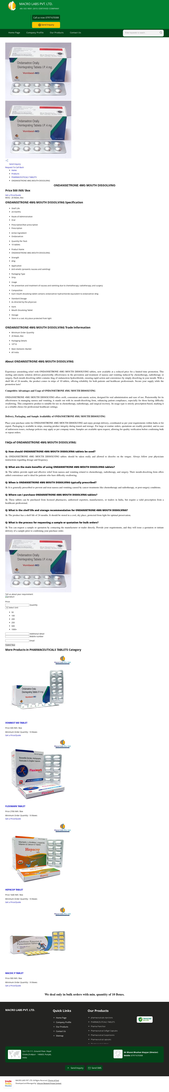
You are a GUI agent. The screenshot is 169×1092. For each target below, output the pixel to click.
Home (14, 170)
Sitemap (59, 1035)
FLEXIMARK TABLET (15, 806)
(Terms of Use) (53, 1080)
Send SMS (96, 1067)
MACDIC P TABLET (14, 973)
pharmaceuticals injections (102, 1017)
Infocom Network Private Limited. (49, 1083)
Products (15, 173)
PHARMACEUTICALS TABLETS (24, 177)
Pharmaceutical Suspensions (102, 1035)
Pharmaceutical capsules (101, 1039)
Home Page (14, 32)
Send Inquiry (47, 24)
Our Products (57, 32)
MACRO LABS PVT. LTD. (39, 6)
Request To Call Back (14, 167)
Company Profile (35, 32)
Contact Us (75, 32)
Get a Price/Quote (13, 195)
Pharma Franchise (98, 1026)
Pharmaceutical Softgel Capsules (104, 1030)
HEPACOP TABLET (14, 889)
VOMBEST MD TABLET (16, 722)
